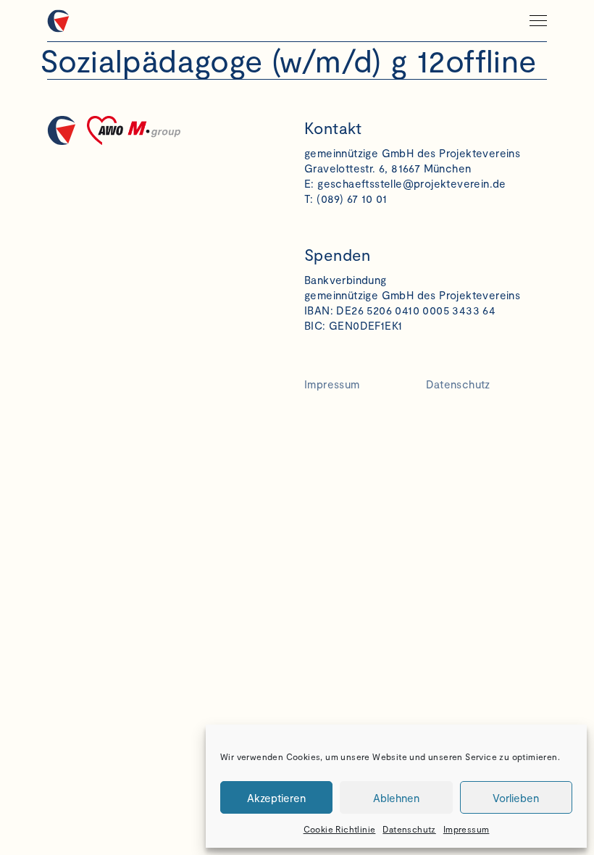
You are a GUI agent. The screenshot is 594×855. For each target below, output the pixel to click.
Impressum (466, 829)
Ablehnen (396, 797)
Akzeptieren (276, 797)
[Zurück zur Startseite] (126, 21)
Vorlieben (516, 797)
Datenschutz (408, 829)
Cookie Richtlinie (340, 829)
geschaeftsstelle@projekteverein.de (411, 183)
